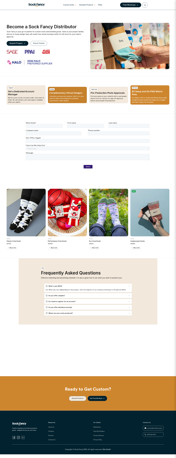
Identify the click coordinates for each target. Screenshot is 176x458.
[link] (37, 5)
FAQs (100, 5)
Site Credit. (107, 449)
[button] (145, 5)
